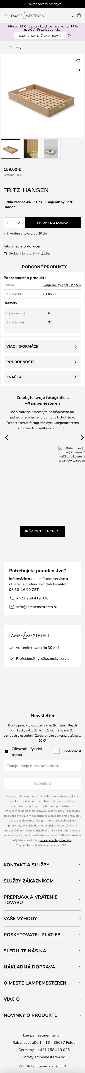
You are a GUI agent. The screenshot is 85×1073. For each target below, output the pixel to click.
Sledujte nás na (25, 951)
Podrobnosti (20, 361)
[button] (10, 149)
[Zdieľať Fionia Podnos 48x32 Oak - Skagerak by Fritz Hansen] (78, 69)
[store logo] (30, 15)
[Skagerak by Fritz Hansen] (26, 190)
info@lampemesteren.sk (37, 606)
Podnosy (15, 47)
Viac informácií (22, 346)
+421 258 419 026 (32, 598)
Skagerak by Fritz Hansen (62, 285)
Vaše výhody (20, 918)
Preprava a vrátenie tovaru (30, 899)
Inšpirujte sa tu (39, 531)
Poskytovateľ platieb (32, 934)
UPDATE (40, 35)
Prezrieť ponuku (49, 29)
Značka (14, 376)
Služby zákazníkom (29, 881)
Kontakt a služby (26, 865)
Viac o (12, 999)
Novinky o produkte (30, 1015)
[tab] (42, 865)
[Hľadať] (71, 15)
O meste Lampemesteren (35, 983)
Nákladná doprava (29, 967)
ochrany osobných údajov (55, 840)
